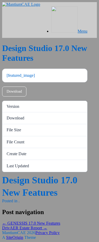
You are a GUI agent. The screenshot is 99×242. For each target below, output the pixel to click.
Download (14, 91)
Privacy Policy (47, 232)
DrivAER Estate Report (24, 228)
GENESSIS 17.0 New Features (31, 223)
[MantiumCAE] (21, 4)
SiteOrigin (14, 237)
